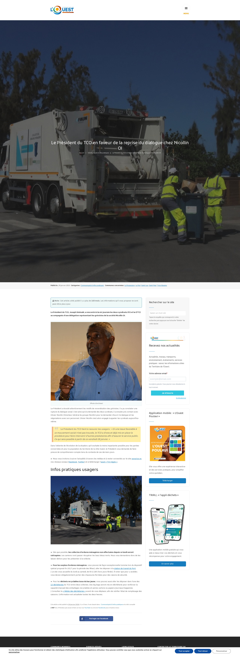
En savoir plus (168, 564)
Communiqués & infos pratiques (98, 153)
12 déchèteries (57, 585)
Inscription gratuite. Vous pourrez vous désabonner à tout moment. (167, 385)
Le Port (138, 286)
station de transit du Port (125, 568)
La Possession (130, 286)
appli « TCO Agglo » (109, 462)
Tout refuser (203, 651)
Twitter (81, 462)
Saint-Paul (152, 286)
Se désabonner (181, 398)
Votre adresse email (158, 373)
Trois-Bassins (162, 286)
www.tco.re (136, 459)
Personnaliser (221, 651)
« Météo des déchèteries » (74, 591)
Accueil (81, 153)
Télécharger (167, 481)
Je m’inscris (167, 393)
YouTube (87, 608)
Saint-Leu (144, 286)
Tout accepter (184, 651)
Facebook (73, 462)
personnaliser (14, 652)
